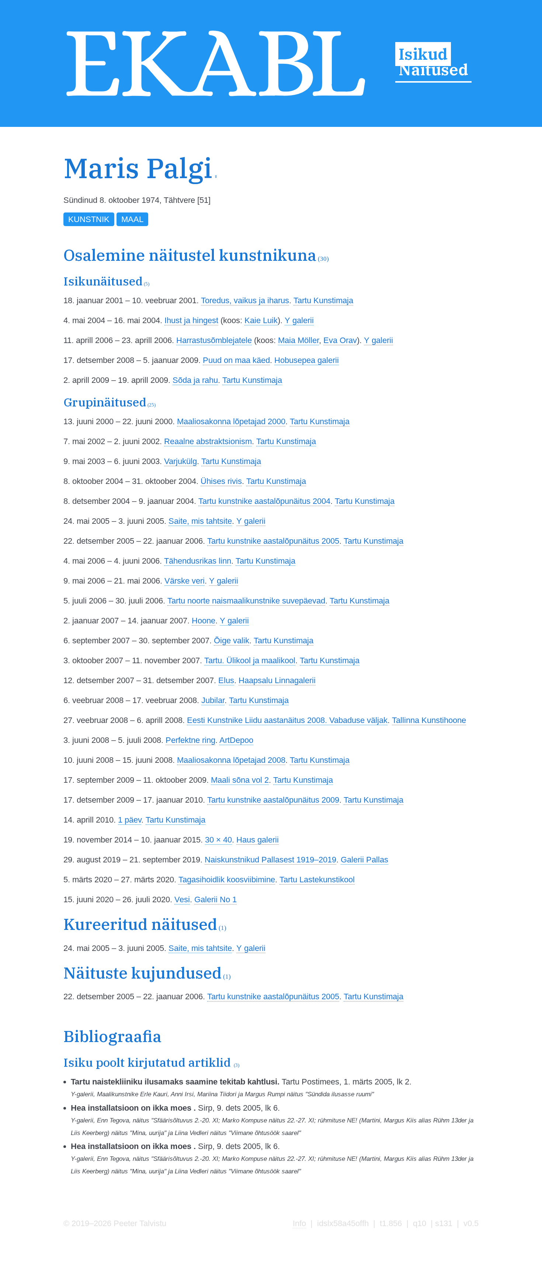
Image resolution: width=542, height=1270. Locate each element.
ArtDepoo (236, 740)
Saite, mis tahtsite (200, 521)
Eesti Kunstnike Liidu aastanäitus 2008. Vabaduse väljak (287, 720)
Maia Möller (298, 340)
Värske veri (184, 580)
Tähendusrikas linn (197, 560)
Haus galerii (257, 839)
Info (299, 1223)
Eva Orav (340, 340)
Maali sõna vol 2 (240, 780)
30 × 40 (218, 839)
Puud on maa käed (236, 360)
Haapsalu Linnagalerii (277, 680)
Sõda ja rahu (195, 380)
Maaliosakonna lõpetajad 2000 (231, 421)
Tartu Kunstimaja (323, 300)
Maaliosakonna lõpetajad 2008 (231, 760)
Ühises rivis (221, 481)
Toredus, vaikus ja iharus (245, 300)
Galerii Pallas (364, 859)
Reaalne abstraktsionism (208, 441)
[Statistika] (443, 182)
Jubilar (213, 700)
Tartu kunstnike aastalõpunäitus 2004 (264, 501)
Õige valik (231, 640)
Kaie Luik (261, 320)
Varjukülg (180, 461)
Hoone (203, 620)
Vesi (182, 899)
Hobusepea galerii (306, 360)
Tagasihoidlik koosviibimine (226, 879)
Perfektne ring (190, 740)
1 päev (129, 819)
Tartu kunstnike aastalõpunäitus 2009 (273, 799)
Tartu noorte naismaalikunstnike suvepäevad (246, 600)
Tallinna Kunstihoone (429, 720)
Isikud (423, 54)
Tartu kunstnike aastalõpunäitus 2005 (273, 541)
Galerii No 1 (215, 899)
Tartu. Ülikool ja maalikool (249, 660)
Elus (226, 680)
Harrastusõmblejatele (214, 340)
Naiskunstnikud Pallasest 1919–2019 (270, 859)
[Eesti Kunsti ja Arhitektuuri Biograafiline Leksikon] (215, 98)
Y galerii (299, 320)
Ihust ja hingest (191, 320)
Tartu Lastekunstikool (317, 879)
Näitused (433, 69)
